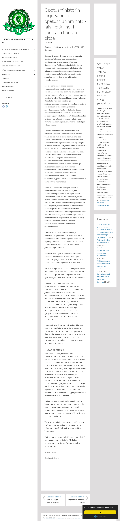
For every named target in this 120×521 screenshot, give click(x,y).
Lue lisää (105, 200)
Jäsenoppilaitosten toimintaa (13, 70)
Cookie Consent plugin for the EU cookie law (100, 516)
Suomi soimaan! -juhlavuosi (12, 62)
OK (100, 512)
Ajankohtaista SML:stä (10, 53)
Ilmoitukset (6, 74)
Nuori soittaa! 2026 (9, 58)
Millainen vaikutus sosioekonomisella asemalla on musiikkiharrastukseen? (105, 266)
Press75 (77, 519)
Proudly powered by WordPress (53, 519)
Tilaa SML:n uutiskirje (10, 82)
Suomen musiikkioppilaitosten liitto (15, 49)
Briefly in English (8, 91)
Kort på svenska (8, 86)
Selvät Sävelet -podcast (11, 66)
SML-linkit (6, 78)
